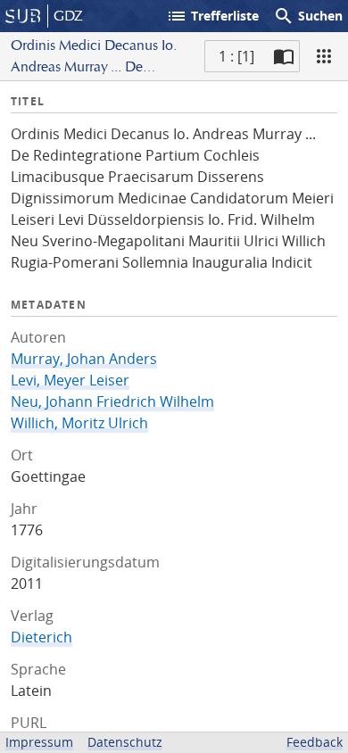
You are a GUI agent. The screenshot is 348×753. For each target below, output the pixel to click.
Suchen (308, 16)
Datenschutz (124, 741)
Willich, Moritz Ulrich (79, 423)
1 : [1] (236, 56)
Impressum (39, 741)
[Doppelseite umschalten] (284, 56)
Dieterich (41, 637)
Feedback (314, 741)
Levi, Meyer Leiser (70, 380)
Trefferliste (212, 16)
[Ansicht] (324, 56)
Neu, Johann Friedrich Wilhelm (112, 401)
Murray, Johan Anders (84, 358)
